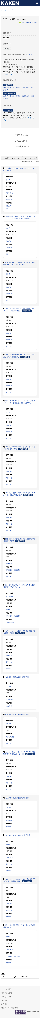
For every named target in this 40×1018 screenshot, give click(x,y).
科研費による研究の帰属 (9, 1008)
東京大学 (8, 743)
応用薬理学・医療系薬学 (21, 96)
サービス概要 (6, 989)
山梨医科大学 (10, 622)
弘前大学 (8, 206)
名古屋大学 (9, 706)
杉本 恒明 (8, 724)
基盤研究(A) (9, 609)
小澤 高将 (8, 686)
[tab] (21, 135)
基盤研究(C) (9, 193)
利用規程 (4, 1004)
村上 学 (8, 180)
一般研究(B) (9, 776)
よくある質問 (6, 997)
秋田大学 (8, 254)
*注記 (35, 22)
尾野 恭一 (8, 274)
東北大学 (8, 870)
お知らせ (4, 1000)
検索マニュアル (6, 993)
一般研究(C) (9, 655)
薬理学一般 (7, 87)
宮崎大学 (8, 208)
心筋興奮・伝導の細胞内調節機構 (17, 677)
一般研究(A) (9, 857)
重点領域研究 (10, 699)
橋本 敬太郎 (9, 596)
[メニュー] (37, 2)
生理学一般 (7, 96)
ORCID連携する (27, 22)
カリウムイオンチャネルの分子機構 (17, 835)
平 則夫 (8, 844)
